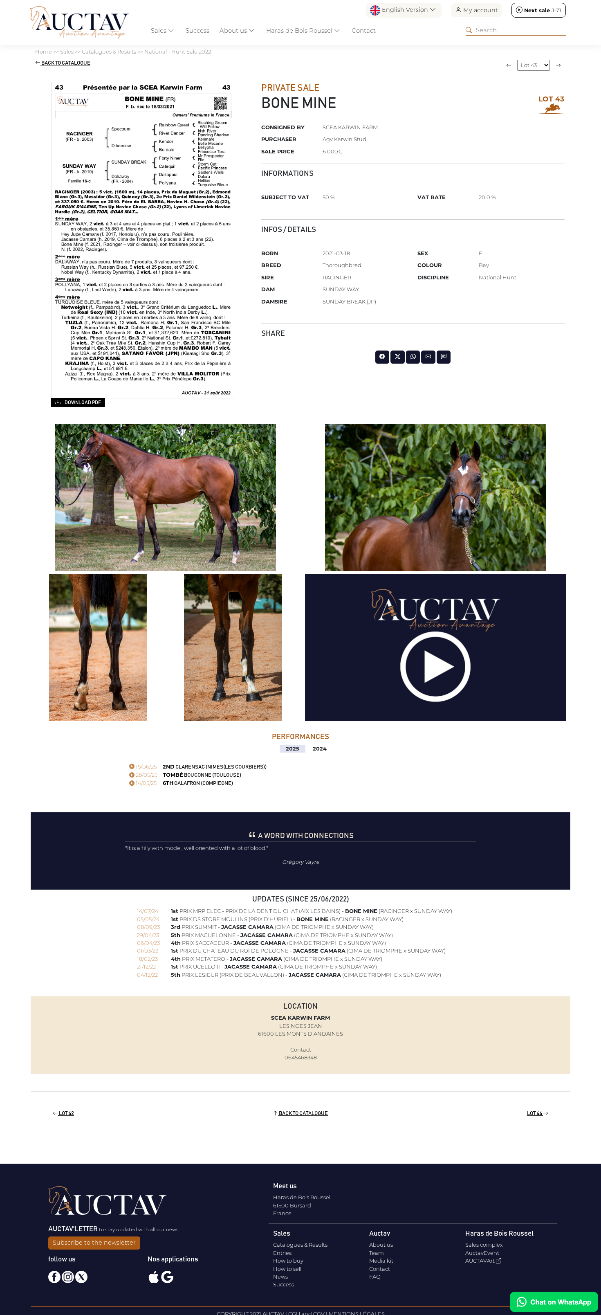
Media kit (381, 1260)
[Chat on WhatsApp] (554, 1302)
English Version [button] (405, 9)
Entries (282, 1253)
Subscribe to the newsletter (94, 1242)
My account (480, 10)
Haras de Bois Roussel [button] (300, 30)
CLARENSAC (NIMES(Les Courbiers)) (201, 767)
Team (376, 1253)
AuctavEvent (482, 1253)
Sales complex (484, 1244)
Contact (364, 30)
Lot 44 (535, 1113)
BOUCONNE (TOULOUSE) (188, 775)
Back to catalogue (65, 63)
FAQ (375, 1276)
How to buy (288, 1260)
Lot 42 (66, 1113)
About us (381, 1244)
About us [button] (234, 30)
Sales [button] (159, 30)
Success (197, 30)
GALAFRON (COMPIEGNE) (184, 783)
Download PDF (82, 402)
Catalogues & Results (300, 1244)
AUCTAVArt (480, 1260)
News (280, 1276)
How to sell (287, 1269)
